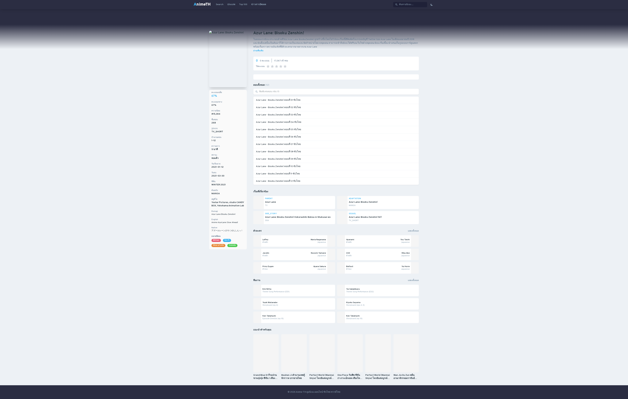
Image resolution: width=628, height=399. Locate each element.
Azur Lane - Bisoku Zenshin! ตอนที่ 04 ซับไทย (278, 122)
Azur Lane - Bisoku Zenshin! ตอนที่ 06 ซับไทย (278, 137)
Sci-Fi (227, 240)
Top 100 (243, 4)
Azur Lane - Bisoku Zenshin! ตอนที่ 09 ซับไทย (278, 159)
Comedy (232, 245)
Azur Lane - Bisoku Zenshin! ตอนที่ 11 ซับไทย (278, 173)
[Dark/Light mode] (431, 4)
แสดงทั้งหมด (413, 231)
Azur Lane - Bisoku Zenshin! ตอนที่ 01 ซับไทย (278, 100)
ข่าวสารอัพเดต (258, 4)
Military (216, 240)
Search (219, 4)
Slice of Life (218, 245)
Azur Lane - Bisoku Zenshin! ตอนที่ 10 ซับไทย (278, 166)
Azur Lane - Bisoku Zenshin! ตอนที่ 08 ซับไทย (278, 151)
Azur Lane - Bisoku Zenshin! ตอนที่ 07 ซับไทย (278, 144)
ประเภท (231, 4)
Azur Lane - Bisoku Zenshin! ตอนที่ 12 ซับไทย (278, 181)
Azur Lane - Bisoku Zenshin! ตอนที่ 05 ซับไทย (278, 129)
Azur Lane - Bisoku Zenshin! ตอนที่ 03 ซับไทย (278, 114)
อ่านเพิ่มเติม (258, 50)
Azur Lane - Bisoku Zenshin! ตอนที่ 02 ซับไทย (278, 107)
